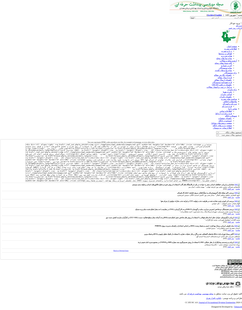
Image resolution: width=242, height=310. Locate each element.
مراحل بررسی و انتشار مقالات (219, 87)
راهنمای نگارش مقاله (223, 75)
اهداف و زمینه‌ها (225, 54)
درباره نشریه (226, 51)
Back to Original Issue (121, 251)
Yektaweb (238, 307)
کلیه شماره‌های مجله (223, 63)
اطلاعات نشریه (230, 49)
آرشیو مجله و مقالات (228, 61)
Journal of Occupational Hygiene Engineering (217, 302)
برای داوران (232, 89)
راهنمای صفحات (225, 118)
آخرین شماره (226, 65)
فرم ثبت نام (227, 106)
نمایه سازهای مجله (224, 58)
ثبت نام (239, 26)
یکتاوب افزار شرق (213, 298)
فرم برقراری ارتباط (223, 113)
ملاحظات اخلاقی (230, 101)
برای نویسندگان (230, 73)
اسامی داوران (226, 94)
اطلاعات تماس (225, 111)
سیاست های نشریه (229, 99)
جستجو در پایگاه (225, 121)
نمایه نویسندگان (225, 68)
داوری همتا (227, 92)
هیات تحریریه (226, 56)
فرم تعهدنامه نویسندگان (222, 82)
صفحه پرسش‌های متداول (221, 123)
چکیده (238, 189)
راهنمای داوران (225, 97)
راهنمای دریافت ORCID (222, 85)
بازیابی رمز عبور (235, 28)
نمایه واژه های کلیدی (223, 70)
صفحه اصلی (232, 46)
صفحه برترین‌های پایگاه (222, 125)
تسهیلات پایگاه (231, 116)
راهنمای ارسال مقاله (223, 80)
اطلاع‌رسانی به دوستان (222, 128)
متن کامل (230, 189)
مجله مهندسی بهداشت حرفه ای (200, 294)
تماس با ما (232, 109)
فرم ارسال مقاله (225, 77)
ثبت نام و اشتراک (230, 104)
